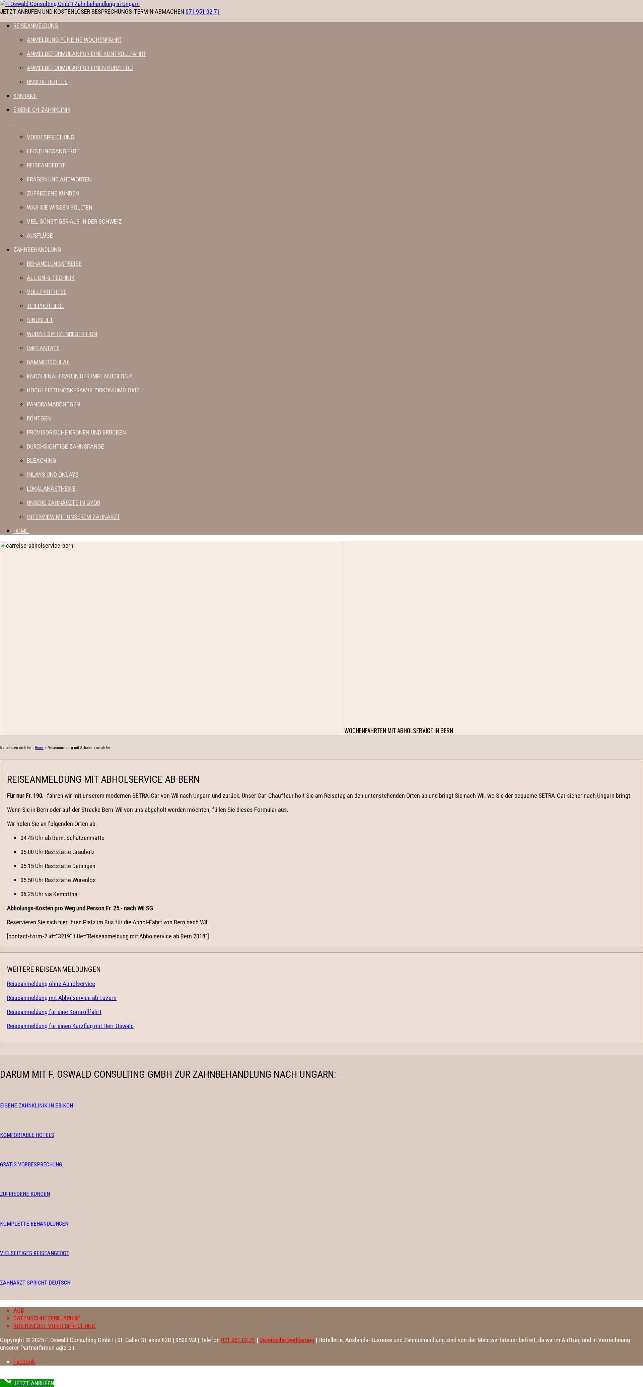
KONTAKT (24, 95)
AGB (18, 1310)
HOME (20, 530)
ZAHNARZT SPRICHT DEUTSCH (35, 1282)
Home (39, 748)
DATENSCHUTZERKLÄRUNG (47, 1318)
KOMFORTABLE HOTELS (27, 1135)
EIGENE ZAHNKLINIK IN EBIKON (36, 1105)
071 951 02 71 (203, 11)
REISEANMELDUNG (35, 25)
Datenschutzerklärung (287, 1340)
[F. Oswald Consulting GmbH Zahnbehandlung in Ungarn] (70, 4)
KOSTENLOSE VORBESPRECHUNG (54, 1326)
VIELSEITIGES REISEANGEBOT (34, 1253)
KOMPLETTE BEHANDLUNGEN (34, 1223)
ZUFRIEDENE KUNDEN (25, 1193)
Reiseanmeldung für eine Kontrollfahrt (54, 1012)
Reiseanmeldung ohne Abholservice (51, 984)
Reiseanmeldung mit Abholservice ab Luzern (62, 998)
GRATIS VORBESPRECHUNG (31, 1164)
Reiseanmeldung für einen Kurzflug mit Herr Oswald (70, 1026)
